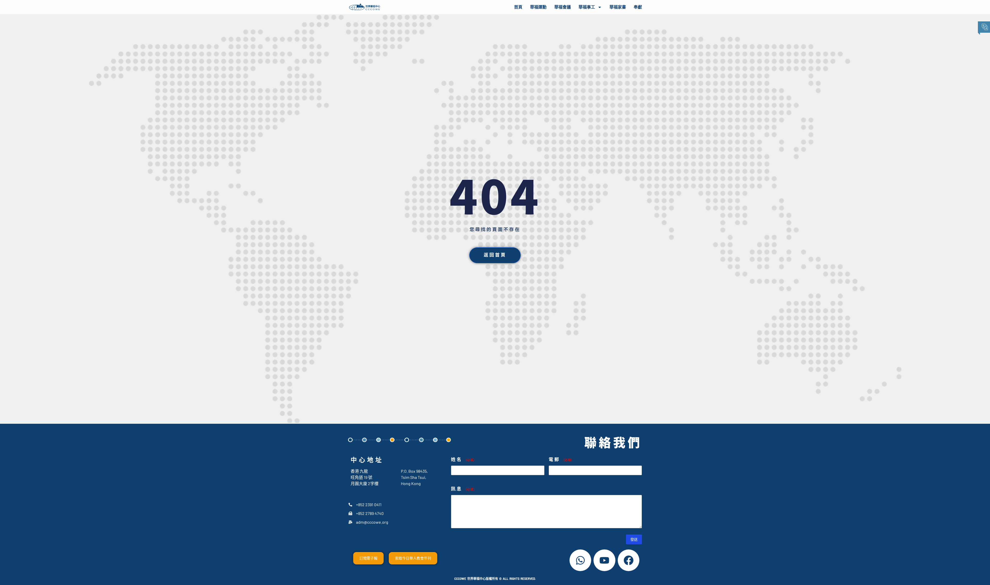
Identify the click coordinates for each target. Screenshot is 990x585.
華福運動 (538, 7)
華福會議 (562, 7)
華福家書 (617, 7)
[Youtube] (604, 560)
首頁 (518, 7)
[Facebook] (628, 560)
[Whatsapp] (580, 560)
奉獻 (638, 7)
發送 (634, 539)
